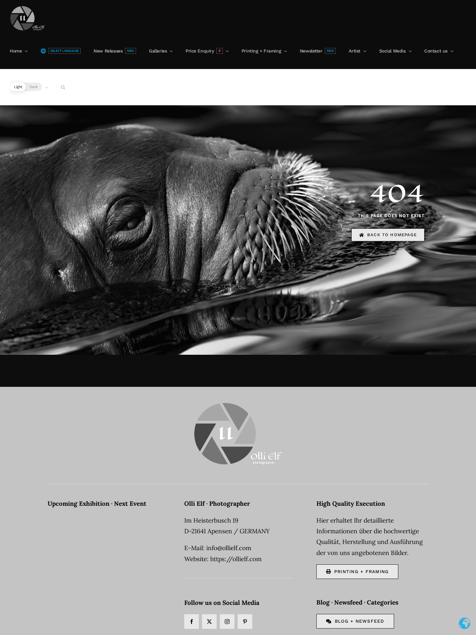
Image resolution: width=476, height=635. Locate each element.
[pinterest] (245, 621)
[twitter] (209, 621)
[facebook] (191, 621)
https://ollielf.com (236, 559)
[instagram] (227, 621)
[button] (63, 87)
